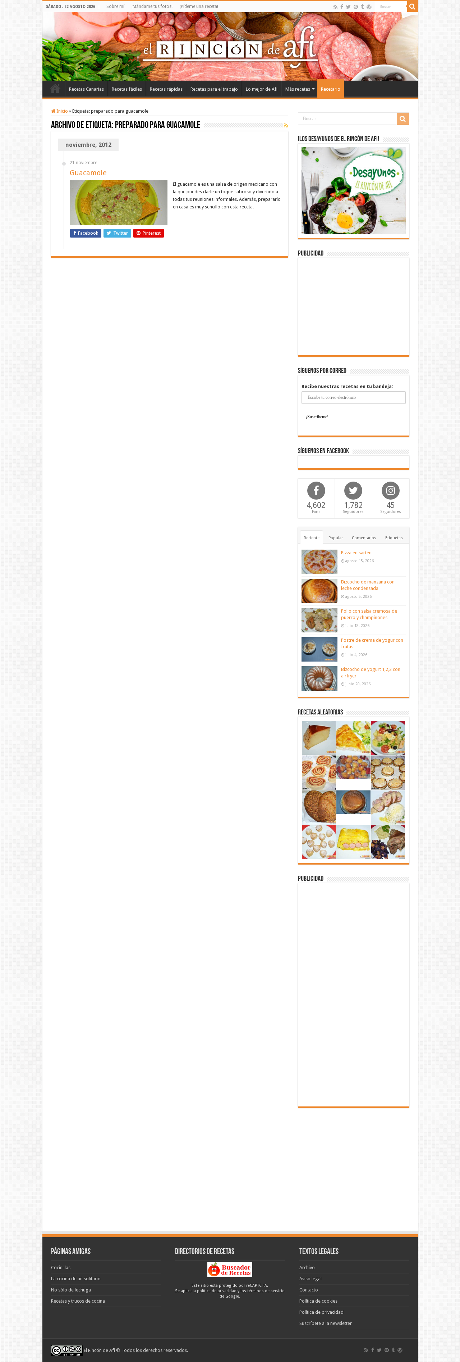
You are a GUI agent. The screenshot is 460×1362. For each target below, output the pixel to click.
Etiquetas (394, 538)
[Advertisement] (354, 307)
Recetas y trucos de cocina (78, 1301)
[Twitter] (348, 7)
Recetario (330, 89)
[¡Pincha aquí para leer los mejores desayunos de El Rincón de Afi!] (354, 190)
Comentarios (364, 538)
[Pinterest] (356, 7)
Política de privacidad (321, 1312)
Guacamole (88, 172)
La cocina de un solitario (76, 1278)
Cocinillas (60, 1267)
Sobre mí (115, 6)
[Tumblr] (362, 7)
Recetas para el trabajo (214, 89)
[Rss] (335, 7)
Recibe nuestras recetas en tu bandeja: (347, 386)
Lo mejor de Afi (261, 89)
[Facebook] (342, 7)
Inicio (55, 88)
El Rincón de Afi (99, 1350)
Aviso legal (310, 1278)
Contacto (308, 1290)
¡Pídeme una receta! (199, 6)
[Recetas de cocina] (229, 1269)
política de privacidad (216, 1291)
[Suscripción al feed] (286, 125)
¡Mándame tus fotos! (152, 6)
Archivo (307, 1267)
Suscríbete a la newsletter (325, 1323)
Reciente (311, 538)
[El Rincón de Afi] (230, 46)
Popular (335, 538)
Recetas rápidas (166, 89)
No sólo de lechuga (71, 1290)
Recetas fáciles (127, 89)
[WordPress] (369, 7)
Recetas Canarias (86, 89)
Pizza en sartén (356, 552)
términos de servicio (266, 1291)
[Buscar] (412, 6)
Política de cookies (318, 1301)
